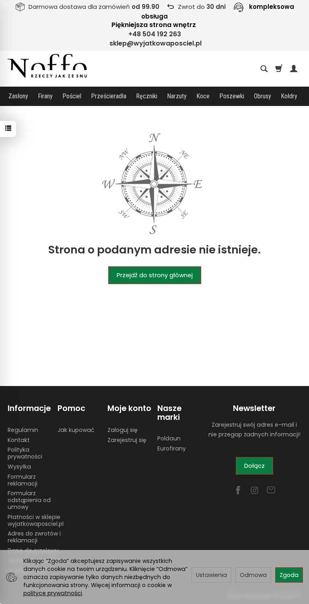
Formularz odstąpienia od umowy (29, 500)
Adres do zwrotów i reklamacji (34, 536)
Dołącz (254, 465)
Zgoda (289, 575)
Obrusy (262, 96)
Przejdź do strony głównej (155, 275)
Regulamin (23, 430)
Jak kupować (76, 430)
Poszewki (231, 96)
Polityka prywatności (25, 453)
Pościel (71, 96)
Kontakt (19, 440)
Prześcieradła (108, 96)
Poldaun (169, 438)
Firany (45, 96)
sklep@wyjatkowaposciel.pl (155, 43)
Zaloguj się (122, 430)
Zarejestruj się (126, 440)
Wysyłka (19, 467)
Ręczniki (146, 96)
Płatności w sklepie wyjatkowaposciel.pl (36, 520)
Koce (203, 96)
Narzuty (177, 96)
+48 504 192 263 (154, 34)
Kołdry (289, 96)
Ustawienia (211, 575)
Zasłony (18, 96)
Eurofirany (171, 448)
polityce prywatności (52, 593)
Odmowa (253, 575)
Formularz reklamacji (22, 480)
